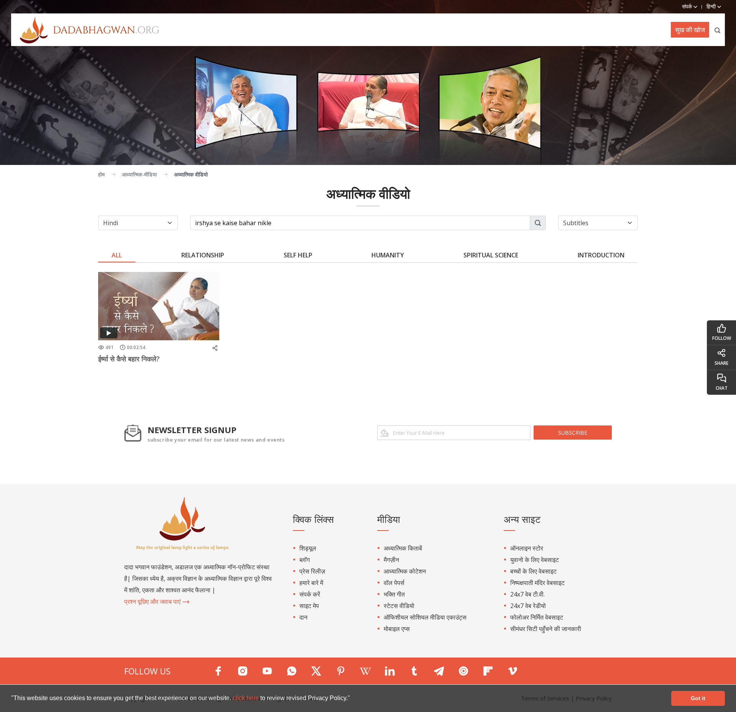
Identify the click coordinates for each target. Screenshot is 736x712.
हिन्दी (711, 6)
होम (101, 174)
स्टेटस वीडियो (399, 606)
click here (246, 698)
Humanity (387, 255)
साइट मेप (309, 606)
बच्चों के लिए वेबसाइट (533, 571)
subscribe (572, 432)
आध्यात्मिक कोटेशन (405, 571)
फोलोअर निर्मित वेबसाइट (536, 617)
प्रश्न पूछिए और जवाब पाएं (153, 601)
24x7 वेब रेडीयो (528, 606)
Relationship (202, 255)
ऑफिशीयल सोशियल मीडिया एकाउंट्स (425, 617)
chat (722, 388)
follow (721, 338)
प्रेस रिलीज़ (312, 571)
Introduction (601, 255)
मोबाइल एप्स (397, 629)
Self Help (298, 255)
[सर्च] (718, 29)
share (721, 363)
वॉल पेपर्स (394, 582)
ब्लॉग (304, 559)
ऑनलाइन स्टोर (526, 548)
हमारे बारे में (311, 582)
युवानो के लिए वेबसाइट (534, 559)
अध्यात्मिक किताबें (403, 548)
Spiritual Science (490, 255)
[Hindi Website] (85, 29)
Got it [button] (698, 698)
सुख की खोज (690, 29)
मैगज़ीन (391, 559)
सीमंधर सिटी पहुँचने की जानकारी (545, 629)
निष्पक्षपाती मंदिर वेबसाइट (537, 582)
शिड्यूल (307, 548)
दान (303, 617)
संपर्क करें (309, 594)
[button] (353, 699)
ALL (117, 255)
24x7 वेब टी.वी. (527, 594)
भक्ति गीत (394, 594)
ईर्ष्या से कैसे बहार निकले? (129, 358)
